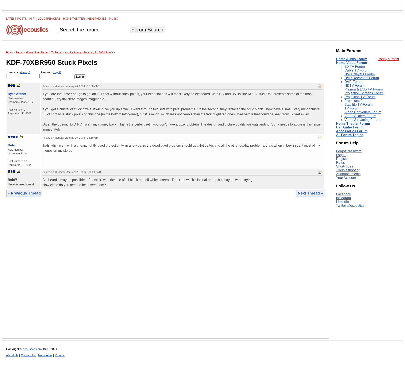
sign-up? (25, 72)
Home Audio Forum (351, 59)
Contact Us (28, 355)
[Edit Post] (320, 86)
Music (113, 18)
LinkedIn (342, 202)
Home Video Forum (351, 63)
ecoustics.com (32, 349)
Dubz (12, 145)
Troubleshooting (348, 170)
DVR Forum (353, 82)
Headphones (97, 18)
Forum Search (147, 29)
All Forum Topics (349, 135)
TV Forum (351, 108)
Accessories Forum (351, 131)
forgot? (57, 72)
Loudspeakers (49, 18)
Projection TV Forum (359, 97)
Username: (18, 72)
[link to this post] (19, 85)
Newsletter (45, 355)
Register (342, 159)
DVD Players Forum (359, 74)
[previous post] (11, 137)
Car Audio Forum (349, 127)
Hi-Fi (32, 18)
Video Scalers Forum (360, 116)
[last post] (14, 85)
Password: (51, 72)
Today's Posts (388, 59)
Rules (340, 162)
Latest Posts (16, 18)
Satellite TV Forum (358, 104)
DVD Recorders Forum (361, 78)
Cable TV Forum (356, 70)
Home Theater (74, 18)
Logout (341, 155)
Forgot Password (349, 151)
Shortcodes (344, 166)
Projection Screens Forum (363, 93)
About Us (12, 355)
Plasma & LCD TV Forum (363, 89)
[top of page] (9, 85)
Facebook (343, 194)
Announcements (348, 174)
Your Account (346, 178)
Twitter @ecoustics (350, 205)
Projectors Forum (357, 101)
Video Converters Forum (362, 112)
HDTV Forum (354, 85)
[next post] (11, 85)
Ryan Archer (17, 94)
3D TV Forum (354, 66)
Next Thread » (310, 193)
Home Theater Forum (353, 123)
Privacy (60, 355)
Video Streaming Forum (362, 120)
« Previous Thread (24, 193)
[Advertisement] (132, 271)
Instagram (343, 198)
